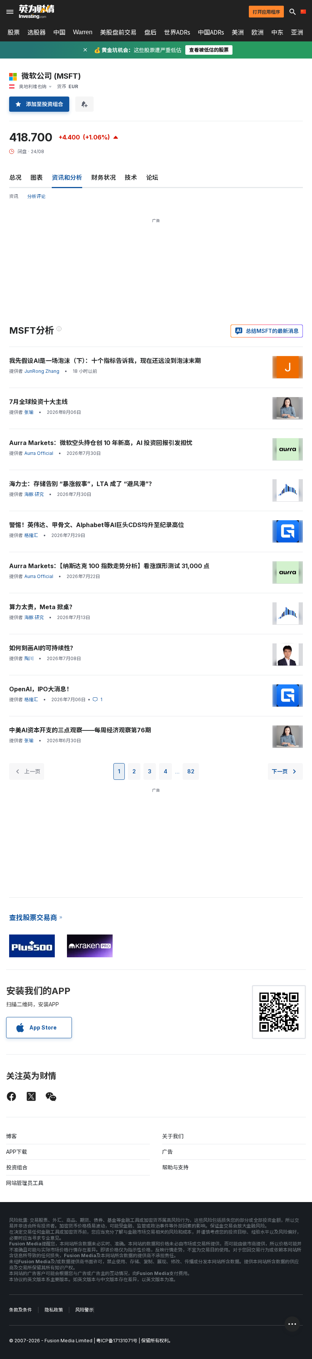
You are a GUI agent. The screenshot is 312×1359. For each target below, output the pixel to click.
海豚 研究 (34, 494)
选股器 (36, 32)
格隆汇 (31, 535)
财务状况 (103, 177)
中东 (277, 32)
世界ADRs (177, 32)
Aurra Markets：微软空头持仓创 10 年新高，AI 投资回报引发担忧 (101, 443)
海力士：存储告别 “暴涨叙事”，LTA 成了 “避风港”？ (82, 484)
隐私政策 (54, 1310)
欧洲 (258, 32)
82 (190, 771)
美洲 (238, 32)
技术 (131, 177)
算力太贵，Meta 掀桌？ (42, 607)
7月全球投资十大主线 (38, 401)
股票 (14, 32)
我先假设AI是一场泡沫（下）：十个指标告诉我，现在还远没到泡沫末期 (105, 360)
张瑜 (28, 412)
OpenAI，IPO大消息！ (40, 689)
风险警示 (84, 1310)
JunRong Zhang (41, 371)
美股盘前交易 (118, 32)
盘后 (150, 32)
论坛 (152, 177)
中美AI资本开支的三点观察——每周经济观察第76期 (80, 730)
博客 (11, 1136)
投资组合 (16, 1167)
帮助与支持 (175, 1167)
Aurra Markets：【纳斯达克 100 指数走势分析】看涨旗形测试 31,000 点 (109, 566)
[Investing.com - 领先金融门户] (36, 12)
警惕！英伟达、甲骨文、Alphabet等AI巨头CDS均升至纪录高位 (96, 525)
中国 (59, 32)
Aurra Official (38, 453)
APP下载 (16, 1151)
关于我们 (172, 1136)
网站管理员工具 (24, 1183)
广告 (167, 1151)
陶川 (28, 658)
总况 (15, 177)
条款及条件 (20, 1310)
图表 (36, 177)
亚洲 (297, 32)
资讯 (13, 196)
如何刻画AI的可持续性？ (42, 648)
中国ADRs (211, 32)
